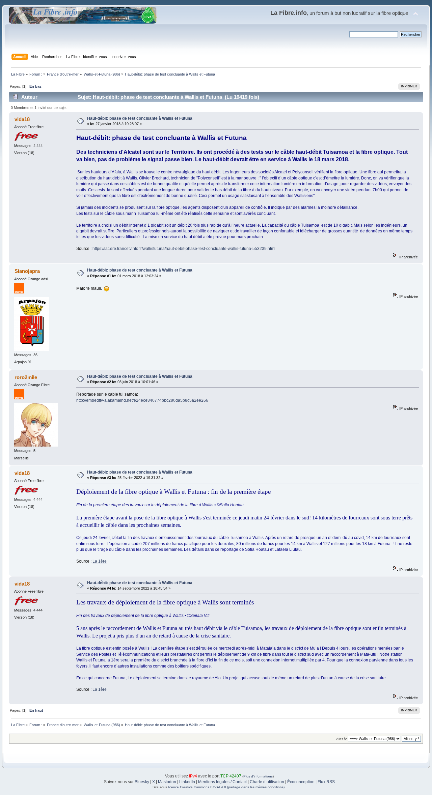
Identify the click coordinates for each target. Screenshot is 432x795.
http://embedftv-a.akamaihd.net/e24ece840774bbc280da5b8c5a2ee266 (142, 400)
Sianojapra (27, 271)
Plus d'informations (258, 776)
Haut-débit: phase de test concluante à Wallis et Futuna (139, 118)
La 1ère (99, 561)
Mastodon (167, 781)
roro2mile (26, 377)
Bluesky (142, 781)
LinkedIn (187, 781)
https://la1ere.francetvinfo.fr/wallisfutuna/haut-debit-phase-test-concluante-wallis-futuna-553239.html (183, 248)
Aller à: (341, 739)
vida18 (22, 119)
